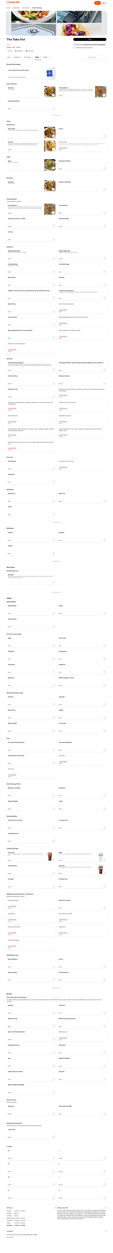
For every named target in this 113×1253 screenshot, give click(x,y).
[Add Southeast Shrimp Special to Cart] (53, 370)
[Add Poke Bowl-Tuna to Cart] (53, 383)
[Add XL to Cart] (53, 1157)
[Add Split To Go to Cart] (104, 500)
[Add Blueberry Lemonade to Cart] (53, 795)
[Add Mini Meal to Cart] (53, 582)
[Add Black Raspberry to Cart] (53, 966)
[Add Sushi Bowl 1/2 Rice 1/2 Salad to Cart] (53, 225)
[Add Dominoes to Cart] (53, 1113)
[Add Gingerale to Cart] (104, 704)
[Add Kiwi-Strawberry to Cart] (104, 979)
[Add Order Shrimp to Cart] (53, 468)
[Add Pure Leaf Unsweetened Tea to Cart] (53, 749)
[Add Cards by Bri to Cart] (53, 1136)
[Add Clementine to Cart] (53, 671)
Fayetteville (16, 8)
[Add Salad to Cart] (53, 168)
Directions (10, 1237)
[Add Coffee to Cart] (104, 613)
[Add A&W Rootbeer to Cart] (53, 873)
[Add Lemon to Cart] (104, 966)
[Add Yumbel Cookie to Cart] (53, 324)
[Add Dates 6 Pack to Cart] (53, 284)
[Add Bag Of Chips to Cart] (53, 311)
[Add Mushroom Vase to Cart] (53, 1025)
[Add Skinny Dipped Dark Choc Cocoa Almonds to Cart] (53, 337)
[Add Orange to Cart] (104, 717)
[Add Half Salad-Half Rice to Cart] (53, 108)
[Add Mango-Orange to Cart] (53, 979)
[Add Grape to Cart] (104, 808)
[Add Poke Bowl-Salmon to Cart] (104, 383)
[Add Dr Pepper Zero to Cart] (104, 886)
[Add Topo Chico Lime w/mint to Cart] (53, 827)
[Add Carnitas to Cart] (53, 149)
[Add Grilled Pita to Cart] (53, 481)
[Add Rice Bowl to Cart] (53, 95)
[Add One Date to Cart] (104, 284)
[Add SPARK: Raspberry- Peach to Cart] (104, 685)
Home (8, 8)
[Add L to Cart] (104, 1157)
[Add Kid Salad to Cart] (104, 539)
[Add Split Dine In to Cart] (53, 500)
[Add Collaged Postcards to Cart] (53, 1052)
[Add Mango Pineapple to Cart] (53, 808)
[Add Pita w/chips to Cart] (53, 136)
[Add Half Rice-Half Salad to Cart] (104, 189)
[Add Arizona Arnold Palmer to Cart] (104, 749)
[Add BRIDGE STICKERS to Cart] (104, 1065)
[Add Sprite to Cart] (104, 859)
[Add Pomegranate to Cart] (104, 658)
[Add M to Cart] (53, 1171)
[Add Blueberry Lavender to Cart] (104, 907)
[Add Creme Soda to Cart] (104, 730)
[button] (10, 57)
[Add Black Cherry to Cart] (53, 717)
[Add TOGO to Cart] (53, 514)
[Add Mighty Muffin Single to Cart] (53, 258)
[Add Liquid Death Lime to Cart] (53, 840)
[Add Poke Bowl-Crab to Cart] (53, 396)
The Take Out (26, 8)
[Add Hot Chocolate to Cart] (53, 626)
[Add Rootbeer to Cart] (53, 704)
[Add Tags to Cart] (53, 1065)
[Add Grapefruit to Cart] (53, 658)
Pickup (90, 39)
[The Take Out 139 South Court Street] (13, 2)
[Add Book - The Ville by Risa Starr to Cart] (53, 1039)
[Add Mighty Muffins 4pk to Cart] (104, 258)
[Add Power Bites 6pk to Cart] (53, 271)
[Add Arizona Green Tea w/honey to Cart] (53, 762)
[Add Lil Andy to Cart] (53, 239)
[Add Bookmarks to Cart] (104, 1052)
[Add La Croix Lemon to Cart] (104, 827)
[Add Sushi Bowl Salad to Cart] (104, 225)
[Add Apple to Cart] (53, 645)
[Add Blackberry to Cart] (53, 685)
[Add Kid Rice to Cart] (53, 539)
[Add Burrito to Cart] (104, 136)
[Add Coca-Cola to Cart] (53, 859)
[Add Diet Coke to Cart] (104, 873)
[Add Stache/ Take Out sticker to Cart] (53, 1078)
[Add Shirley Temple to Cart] (53, 730)
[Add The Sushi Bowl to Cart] (104, 95)
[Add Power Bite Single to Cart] (104, 271)
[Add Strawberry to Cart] (104, 795)
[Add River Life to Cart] (104, 1078)
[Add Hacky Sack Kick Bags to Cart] (104, 1113)
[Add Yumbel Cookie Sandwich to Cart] (104, 297)
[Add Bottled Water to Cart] (53, 613)
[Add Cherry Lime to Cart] (104, 645)
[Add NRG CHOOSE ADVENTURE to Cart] (53, 1092)
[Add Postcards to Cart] (104, 1012)
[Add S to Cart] (104, 1171)
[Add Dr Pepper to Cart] (53, 886)
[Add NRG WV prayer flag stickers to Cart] (104, 1025)
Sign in (104, 3)
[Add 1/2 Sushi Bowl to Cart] (104, 212)
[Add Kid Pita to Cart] (53, 553)
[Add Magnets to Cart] (53, 1012)
